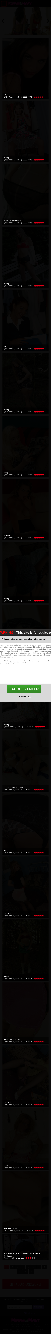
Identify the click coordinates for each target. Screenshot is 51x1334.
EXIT (29, 696)
